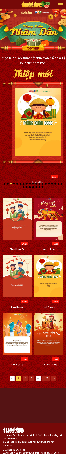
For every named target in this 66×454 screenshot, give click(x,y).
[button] (60, 4)
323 (46, 378)
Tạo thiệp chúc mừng (33, 48)
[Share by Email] (49, 176)
